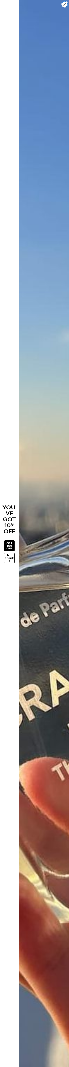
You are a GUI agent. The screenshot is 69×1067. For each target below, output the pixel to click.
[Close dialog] (65, 4)
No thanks (9, 558)
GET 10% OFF (9, 545)
